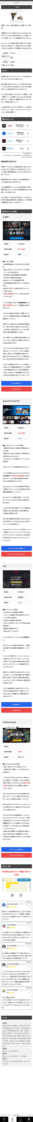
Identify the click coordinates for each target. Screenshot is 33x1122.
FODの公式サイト (16, 710)
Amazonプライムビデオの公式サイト (16, 554)
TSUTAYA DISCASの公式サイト (16, 855)
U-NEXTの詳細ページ (16, 383)
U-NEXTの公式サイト (16, 389)
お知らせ (20, 1121)
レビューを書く (24, 880)
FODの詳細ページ (16, 704)
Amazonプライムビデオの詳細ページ (16, 548)
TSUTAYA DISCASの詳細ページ (16, 849)
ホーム (4, 1121)
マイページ (29, 1121)
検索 (12, 1121)
